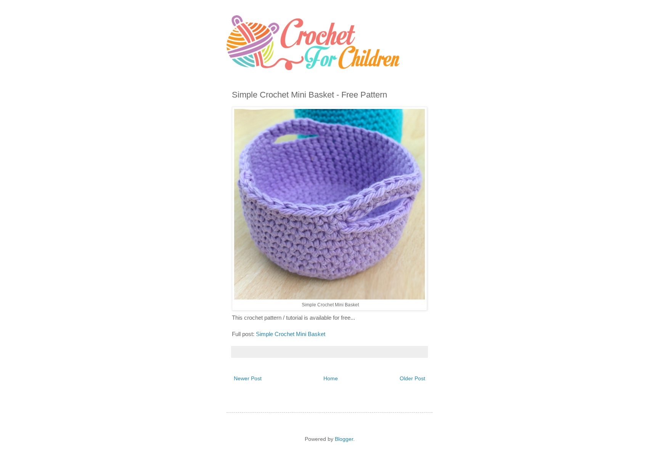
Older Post (412, 378)
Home (330, 378)
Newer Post (248, 378)
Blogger (344, 439)
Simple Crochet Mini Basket (291, 334)
